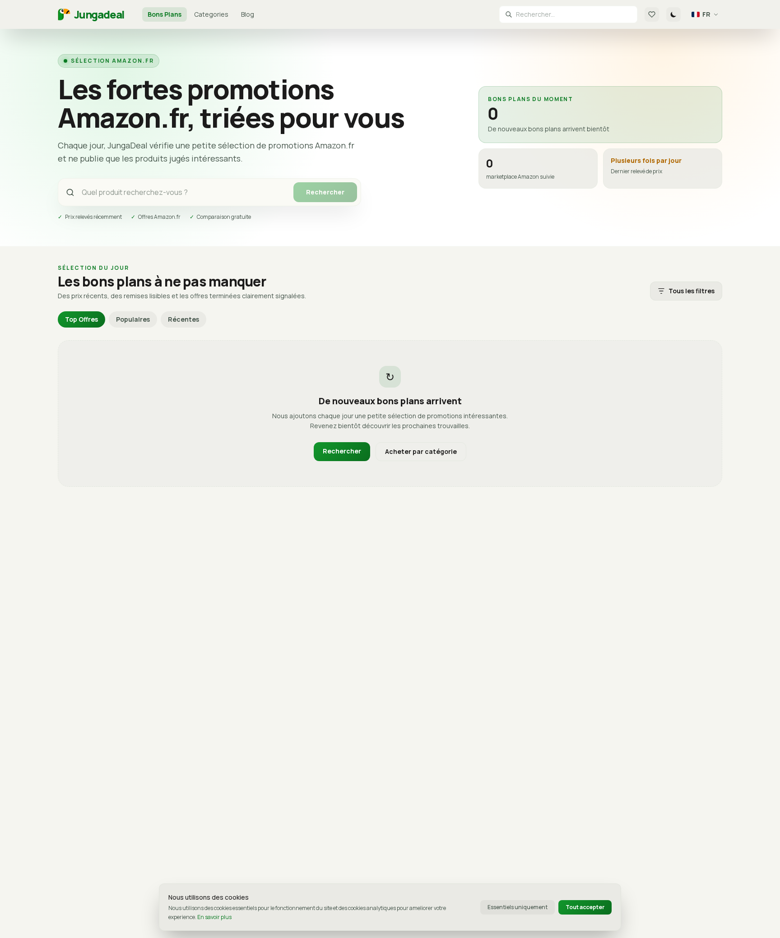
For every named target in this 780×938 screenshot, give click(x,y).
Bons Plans (164, 14)
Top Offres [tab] (81, 319)
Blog (247, 14)
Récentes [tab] (183, 319)
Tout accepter (585, 907)
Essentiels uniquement (518, 907)
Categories (211, 14)
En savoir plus (214, 917)
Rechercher (325, 192)
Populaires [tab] (133, 319)
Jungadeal (99, 14)
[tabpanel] (390, 413)
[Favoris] (652, 14)
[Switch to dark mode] (673, 14)
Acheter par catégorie (421, 451)
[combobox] (573, 14)
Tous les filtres (692, 290)
